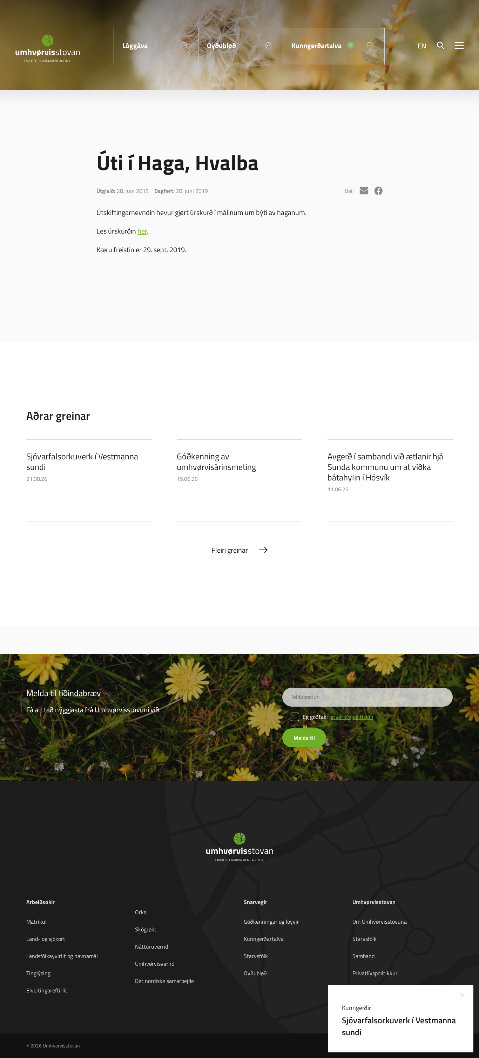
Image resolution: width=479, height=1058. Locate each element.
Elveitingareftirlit (46, 990)
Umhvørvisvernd (154, 964)
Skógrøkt (145, 929)
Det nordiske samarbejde (164, 981)
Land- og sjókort (45, 939)
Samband (363, 956)
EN (422, 45)
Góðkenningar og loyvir (271, 921)
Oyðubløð (255, 973)
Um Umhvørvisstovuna (379, 921)
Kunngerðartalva (264, 939)
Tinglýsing (38, 973)
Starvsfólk (256, 956)
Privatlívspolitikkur (375, 973)
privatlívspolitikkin (351, 717)
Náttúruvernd (151, 946)
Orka (141, 912)
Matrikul (36, 921)
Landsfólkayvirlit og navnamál (62, 956)
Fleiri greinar (229, 550)
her (142, 231)
